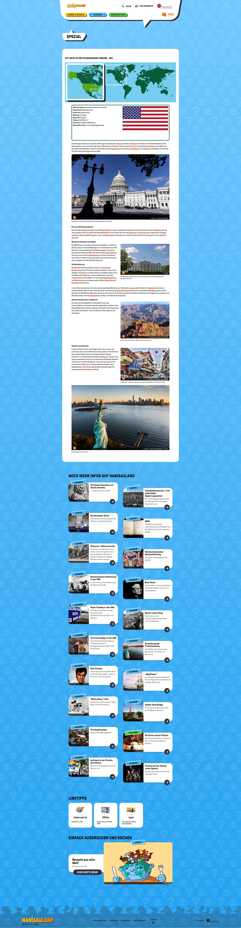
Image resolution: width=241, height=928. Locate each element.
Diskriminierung (80, 280)
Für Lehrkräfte (146, 6)
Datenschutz (125, 920)
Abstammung (76, 270)
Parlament (142, 233)
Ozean (152, 146)
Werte (84, 364)
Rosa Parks (75, 283)
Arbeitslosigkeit (93, 296)
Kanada (134, 144)
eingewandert (134, 288)
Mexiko (119, 144)
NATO (98, 151)
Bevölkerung (153, 290)
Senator (94, 235)
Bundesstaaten (105, 230)
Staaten (85, 230)
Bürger (92, 362)
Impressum (114, 920)
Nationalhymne (87, 369)
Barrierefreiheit (139, 920)
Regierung (132, 233)
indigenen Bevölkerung (123, 290)
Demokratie (115, 149)
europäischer (106, 268)
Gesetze (120, 235)
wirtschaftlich (134, 149)
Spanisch (151, 288)
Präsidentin (157, 230)
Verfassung (149, 235)
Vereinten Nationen (110, 253)
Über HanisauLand (100, 920)
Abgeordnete (109, 235)
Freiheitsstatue (93, 255)
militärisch (146, 149)
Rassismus (112, 278)
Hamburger (104, 357)
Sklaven (84, 273)
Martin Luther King (106, 280)
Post (171, 14)
